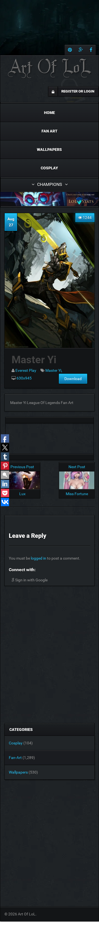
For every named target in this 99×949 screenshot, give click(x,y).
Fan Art (49, 131)
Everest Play (25, 370)
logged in (38, 558)
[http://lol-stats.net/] (49, 199)
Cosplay (49, 168)
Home (49, 112)
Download (73, 378)
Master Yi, (53, 370)
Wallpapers (49, 149)
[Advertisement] (50, 437)
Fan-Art (15, 757)
